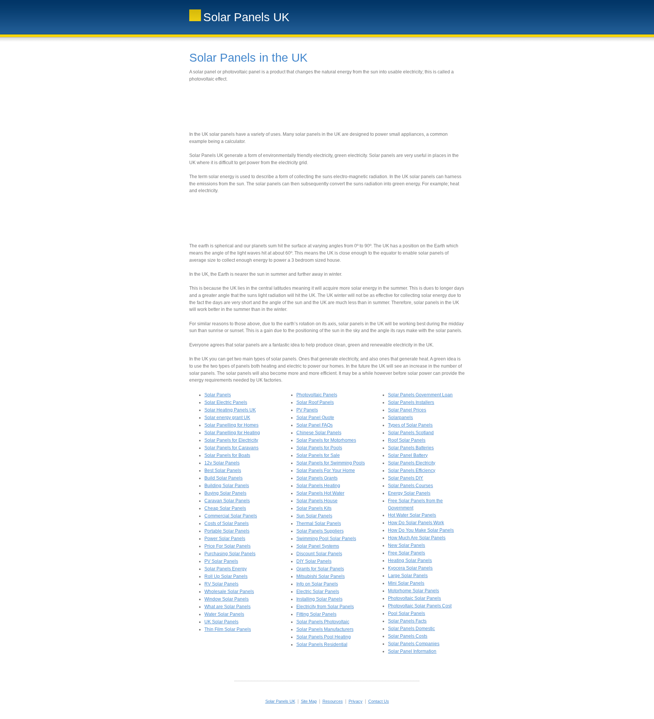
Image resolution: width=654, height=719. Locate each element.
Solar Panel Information (412, 651)
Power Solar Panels (224, 538)
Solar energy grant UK (227, 417)
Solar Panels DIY (405, 478)
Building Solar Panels (226, 485)
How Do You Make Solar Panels (421, 530)
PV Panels (307, 410)
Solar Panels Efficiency (411, 470)
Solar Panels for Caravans (231, 447)
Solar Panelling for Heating (232, 432)
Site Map (309, 701)
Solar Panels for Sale (318, 455)
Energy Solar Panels (409, 493)
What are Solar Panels (227, 606)
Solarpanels (400, 417)
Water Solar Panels (224, 614)
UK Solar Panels (221, 621)
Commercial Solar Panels (230, 516)
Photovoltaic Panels (316, 395)
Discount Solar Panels (319, 553)
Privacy (356, 701)
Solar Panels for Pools (319, 447)
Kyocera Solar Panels (410, 568)
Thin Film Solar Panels (227, 629)
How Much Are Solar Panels (416, 537)
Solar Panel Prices (407, 410)
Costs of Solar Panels (226, 523)
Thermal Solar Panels (318, 523)
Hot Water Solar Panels (412, 515)
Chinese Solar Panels (318, 432)
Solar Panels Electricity (411, 463)
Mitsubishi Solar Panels (320, 576)
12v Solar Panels (222, 463)
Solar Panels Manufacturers (324, 629)
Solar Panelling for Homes (231, 425)
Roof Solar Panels (406, 440)
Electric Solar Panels (317, 591)
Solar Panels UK (280, 701)
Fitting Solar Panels (316, 614)
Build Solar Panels (223, 478)
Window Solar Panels (226, 599)
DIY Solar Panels (314, 561)
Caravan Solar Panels (227, 500)
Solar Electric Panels (225, 402)
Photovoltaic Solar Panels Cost (420, 606)
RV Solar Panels (221, 584)
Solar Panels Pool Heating (323, 637)
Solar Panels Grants (317, 478)
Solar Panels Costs (407, 636)
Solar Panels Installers (411, 402)
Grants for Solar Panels (320, 568)
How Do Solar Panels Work (416, 522)
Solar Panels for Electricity (231, 440)
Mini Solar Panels (406, 583)
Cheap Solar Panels (225, 508)
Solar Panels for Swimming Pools (330, 463)
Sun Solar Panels (314, 516)
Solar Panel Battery (408, 455)
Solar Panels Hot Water (320, 493)
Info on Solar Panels (317, 584)
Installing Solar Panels (319, 599)
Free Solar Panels (406, 553)
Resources (332, 701)
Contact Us (378, 701)
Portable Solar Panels (226, 531)
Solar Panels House (317, 500)
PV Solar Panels (221, 561)
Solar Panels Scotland (411, 432)
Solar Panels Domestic (411, 628)
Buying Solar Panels (225, 493)
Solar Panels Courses (410, 485)
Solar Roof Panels (315, 402)
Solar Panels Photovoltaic (322, 621)
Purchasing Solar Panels (229, 553)
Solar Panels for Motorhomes (326, 440)
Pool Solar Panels (406, 613)
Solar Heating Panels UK (230, 410)
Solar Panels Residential (321, 644)
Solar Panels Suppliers (320, 531)
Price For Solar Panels (227, 546)
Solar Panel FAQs (314, 425)
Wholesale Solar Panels (229, 591)
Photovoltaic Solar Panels (414, 598)
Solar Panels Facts (407, 621)
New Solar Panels (406, 545)
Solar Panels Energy (225, 568)
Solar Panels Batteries (411, 447)
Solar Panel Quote (315, 417)
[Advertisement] (327, 107)
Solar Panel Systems (317, 546)
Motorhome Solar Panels (413, 590)
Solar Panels (217, 395)
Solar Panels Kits (314, 508)
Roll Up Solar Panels (226, 576)
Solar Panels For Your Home (325, 470)
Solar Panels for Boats (227, 455)
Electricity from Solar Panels (325, 606)
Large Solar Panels (408, 575)
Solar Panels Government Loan (420, 395)
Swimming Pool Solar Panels (326, 538)
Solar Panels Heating (318, 485)
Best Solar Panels (222, 470)
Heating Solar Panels (410, 560)
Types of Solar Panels (410, 425)
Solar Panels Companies (413, 643)
